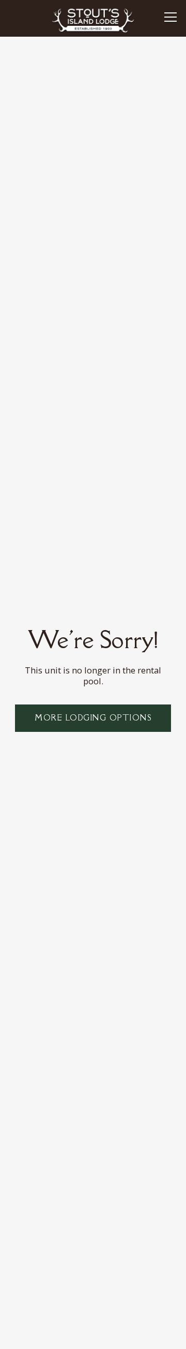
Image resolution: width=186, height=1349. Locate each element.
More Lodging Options (93, 718)
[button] (170, 18)
